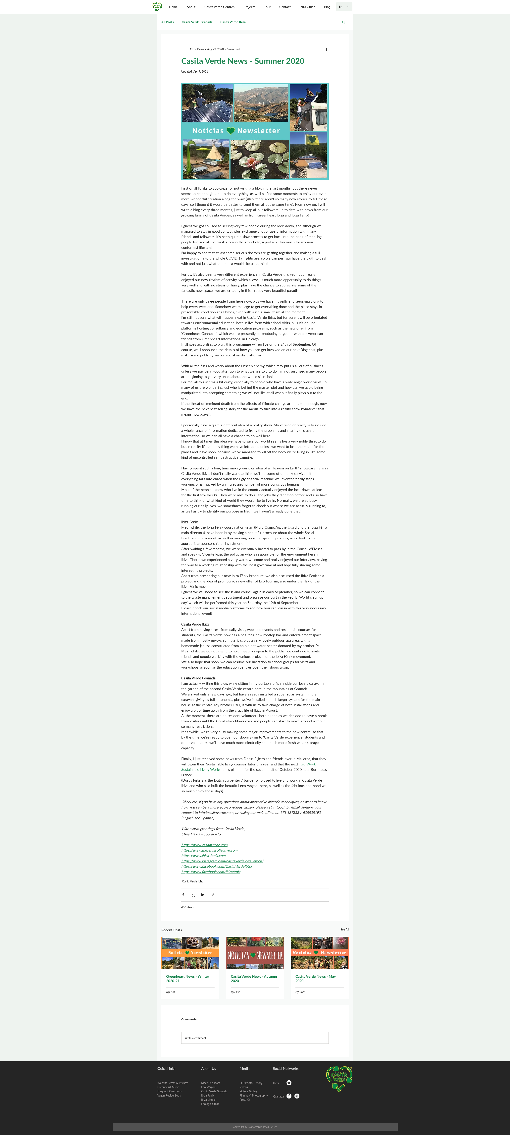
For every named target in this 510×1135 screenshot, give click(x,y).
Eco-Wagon (208, 1087)
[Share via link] (212, 895)
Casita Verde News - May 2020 (315, 978)
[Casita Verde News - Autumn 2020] (255, 953)
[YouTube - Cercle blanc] (288, 1082)
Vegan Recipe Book (169, 1095)
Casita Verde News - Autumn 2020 (254, 978)
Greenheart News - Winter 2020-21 (187, 978)
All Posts (167, 22)
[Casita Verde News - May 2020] (320, 953)
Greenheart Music (168, 1087)
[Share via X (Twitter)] (193, 895)
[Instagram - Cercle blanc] (296, 1096)
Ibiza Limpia (208, 1099)
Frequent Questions (169, 1091)
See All (344, 929)
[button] (191, 7)
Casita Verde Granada (197, 22)
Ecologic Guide (210, 1103)
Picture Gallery (248, 1091)
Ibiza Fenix (207, 1095)
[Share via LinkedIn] (203, 895)
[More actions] (326, 49)
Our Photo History (251, 1083)
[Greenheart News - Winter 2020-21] (190, 953)
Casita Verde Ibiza (233, 22)
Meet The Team (210, 1083)
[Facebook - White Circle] (288, 1096)
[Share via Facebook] (183, 895)
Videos (244, 1087)
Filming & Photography (254, 1095)
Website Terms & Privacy (172, 1083)
